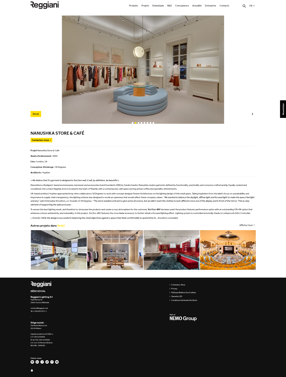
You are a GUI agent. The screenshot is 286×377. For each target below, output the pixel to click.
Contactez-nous (40, 140)
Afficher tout (246, 225)
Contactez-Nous (178, 285)
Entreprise (210, 5)
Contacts (224, 5)
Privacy (174, 288)
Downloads (158, 5)
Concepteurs (182, 5)
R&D (169, 5)
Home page (48, 5)
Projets (145, 5)
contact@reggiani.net (39, 308)
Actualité (197, 5)
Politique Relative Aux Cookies (183, 292)
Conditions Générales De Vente (184, 300)
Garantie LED (176, 296)
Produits (133, 5)
